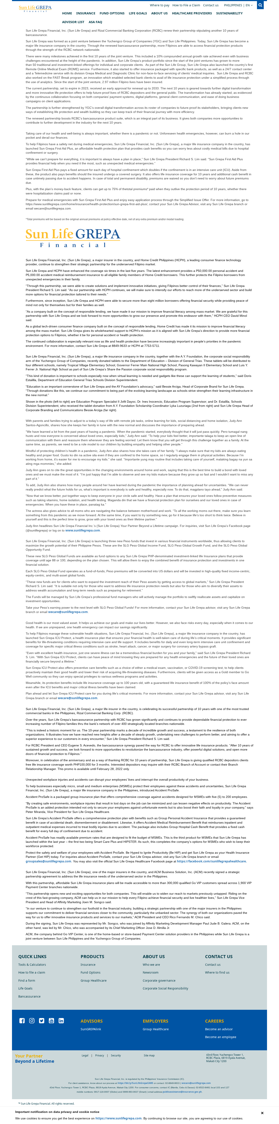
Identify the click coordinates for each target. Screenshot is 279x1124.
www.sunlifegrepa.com (82, 530)
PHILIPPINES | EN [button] (239, 5)
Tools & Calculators (32, 964)
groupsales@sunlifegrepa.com (48, 861)
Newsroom (150, 972)
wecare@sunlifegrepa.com (68, 612)
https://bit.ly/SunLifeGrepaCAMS (135, 1083)
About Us (159, 13)
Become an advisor (219, 1029)
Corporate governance (159, 980)
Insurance (85, 13)
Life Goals (138, 13)
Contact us (211, 5)
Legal (85, 1055)
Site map (149, 1055)
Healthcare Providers (192, 13)
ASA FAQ (95, 22)
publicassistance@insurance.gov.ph (182, 1091)
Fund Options (112, 13)
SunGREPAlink (91, 1029)
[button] (260, 5)
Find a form (26, 980)
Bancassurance (29, 996)
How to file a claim (31, 972)
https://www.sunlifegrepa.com (118, 1118)
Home (67, 13)
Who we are (151, 964)
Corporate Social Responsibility (165, 988)
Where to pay (159, 5)
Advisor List (73, 22)
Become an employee (220, 1037)
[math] (47, 8)
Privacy (99, 1055)
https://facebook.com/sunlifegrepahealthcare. (212, 861)
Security (116, 1055)
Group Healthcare (94, 980)
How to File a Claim (186, 5)
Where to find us (217, 972)
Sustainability (229, 13)
